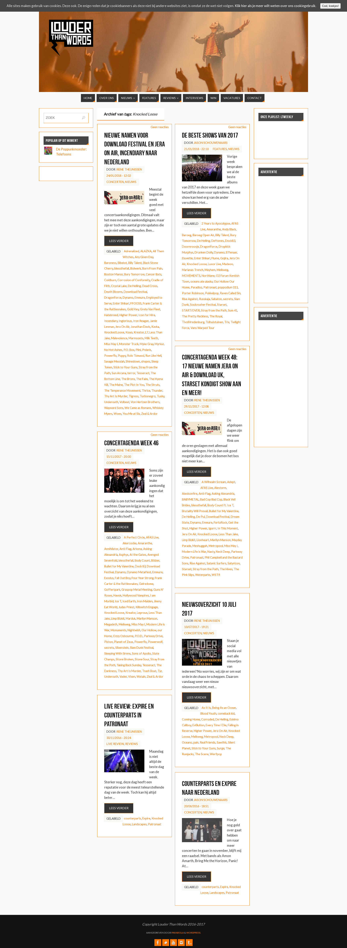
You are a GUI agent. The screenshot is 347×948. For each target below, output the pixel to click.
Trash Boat (149, 671)
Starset (222, 304)
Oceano (187, 742)
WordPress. (193, 932)
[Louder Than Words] (157, 942)
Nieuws (130, 182)
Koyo (129, 332)
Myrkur (159, 344)
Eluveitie (187, 258)
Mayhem (210, 270)
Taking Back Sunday (129, 665)
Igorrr (212, 528)
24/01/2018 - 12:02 (118, 175)
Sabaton (216, 299)
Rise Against (190, 299)
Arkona (137, 549)
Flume (215, 258)
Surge (221, 748)
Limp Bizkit (188, 540)
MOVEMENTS (191, 275)
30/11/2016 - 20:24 (118, 738)
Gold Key (133, 309)
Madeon (227, 264)
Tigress (134, 396)
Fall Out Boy (122, 578)
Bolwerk (135, 268)
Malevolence (119, 338)
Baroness (110, 263)
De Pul (200, 516)
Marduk (131, 618)
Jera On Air (122, 326)
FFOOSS (136, 303)
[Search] (84, 118)
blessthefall (121, 268)
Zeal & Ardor (149, 413)
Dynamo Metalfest (139, 572)
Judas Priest (126, 607)
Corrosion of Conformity (133, 280)
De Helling (134, 286)
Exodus (109, 578)
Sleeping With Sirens (117, 653)
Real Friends (207, 742)
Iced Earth (129, 601)
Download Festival (135, 291)
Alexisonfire (189, 493)
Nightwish (134, 630)
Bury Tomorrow (134, 274)
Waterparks (202, 574)
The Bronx (128, 379)
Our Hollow (149, 630)
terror (131, 373)
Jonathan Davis (140, 326)
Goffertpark (112, 589)
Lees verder (119, 241)
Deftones (217, 240)
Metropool (216, 546)
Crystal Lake (119, 286)
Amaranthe (214, 229)
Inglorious (125, 321)
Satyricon (234, 563)
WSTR (216, 574)
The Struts (153, 384)
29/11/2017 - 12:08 (196, 406)
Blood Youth (208, 713)
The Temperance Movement (122, 390)
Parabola (177, 932)
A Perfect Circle (134, 537)
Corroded (207, 719)
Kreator (139, 332)
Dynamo (128, 297)
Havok (117, 595)
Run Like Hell (153, 355)
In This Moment (227, 528)
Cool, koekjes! (330, 5)
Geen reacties (160, 127)
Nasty (211, 551)
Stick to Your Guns (125, 367)
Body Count (142, 560)
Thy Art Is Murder (116, 396)
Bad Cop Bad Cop (211, 499)
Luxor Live (214, 264)
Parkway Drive (153, 636)
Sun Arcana (119, 373)
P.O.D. (139, 636)
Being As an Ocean (224, 707)
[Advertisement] (268, 48)
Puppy (122, 355)
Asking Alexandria (223, 493)
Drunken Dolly (204, 252)
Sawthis (222, 742)
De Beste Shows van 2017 (210, 135)
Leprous (142, 612)
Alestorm (220, 487)
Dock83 (230, 240)
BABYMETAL (190, 499)
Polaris (146, 349)
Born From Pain (152, 268)
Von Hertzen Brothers (145, 402)
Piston (108, 642)
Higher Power (128, 315)
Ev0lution (198, 725)
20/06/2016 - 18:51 (196, 806)
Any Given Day (144, 257)
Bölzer (155, 560)
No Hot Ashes (113, 349)
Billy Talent (135, 263)
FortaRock (220, 522)
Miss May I (111, 344)
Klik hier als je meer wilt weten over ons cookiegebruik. (275, 6)
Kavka (155, 326)
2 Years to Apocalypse (216, 223)
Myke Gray (146, 344)
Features (220, 149)
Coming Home (191, 719)
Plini (138, 349)
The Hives (226, 569)
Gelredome (146, 583)
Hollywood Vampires (136, 595)
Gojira (224, 258)
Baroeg (186, 235)
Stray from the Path (214, 310)
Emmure (140, 297)
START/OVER (191, 310)
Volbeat (124, 402)
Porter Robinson (193, 293)
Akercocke (130, 543)
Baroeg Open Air (203, 235)
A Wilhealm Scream (214, 482)
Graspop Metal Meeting (136, 589)
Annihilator (111, 549)
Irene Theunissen (129, 169)
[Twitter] (165, 942)
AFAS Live (206, 487)
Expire (146, 818)
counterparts (132, 818)
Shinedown (133, 361)
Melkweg (222, 270)
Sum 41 (232, 310)
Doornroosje (190, 246)
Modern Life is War (194, 551)
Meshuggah (199, 546)
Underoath (111, 402)
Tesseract (143, 373)
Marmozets (136, 338)
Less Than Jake (228, 534)
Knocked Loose (114, 332)
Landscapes (139, 824)
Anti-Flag (204, 493)
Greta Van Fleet (150, 309)
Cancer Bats (153, 274)
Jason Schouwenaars (211, 142)
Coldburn (110, 280)
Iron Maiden (145, 601)
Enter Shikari (121, 303)
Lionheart (203, 540)
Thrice (146, 390)
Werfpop (216, 754)
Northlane (208, 275)
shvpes (145, 361)
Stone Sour (142, 659)
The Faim (142, 379)
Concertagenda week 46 (131, 443)
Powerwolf (155, 642)
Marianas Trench (192, 270)
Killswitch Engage (147, 607)
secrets (228, 299)
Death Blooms (113, 291)
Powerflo (110, 355)
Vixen (131, 676)
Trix (226, 322)
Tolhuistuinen (214, 322)
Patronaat (210, 287)
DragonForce (112, 297)
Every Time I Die (216, 725)
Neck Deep (223, 551)
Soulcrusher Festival (203, 304)
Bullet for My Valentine (224, 511)
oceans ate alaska (201, 281)
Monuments (118, 630)
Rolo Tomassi (135, 355)
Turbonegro (148, 396)
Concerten (115, 182)
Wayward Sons (113, 408)
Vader (123, 676)
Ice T (118, 601)
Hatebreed (111, 315)
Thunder (156, 390)
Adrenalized (131, 251)
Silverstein (122, 647)
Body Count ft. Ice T (220, 505)
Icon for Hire (146, 315)
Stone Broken (125, 659)
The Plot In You (134, 384)
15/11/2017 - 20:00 (118, 456)
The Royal (215, 316)
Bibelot (122, 263)
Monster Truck (129, 344)
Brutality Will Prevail (195, 511)
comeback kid (226, 713)
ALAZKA (146, 251)
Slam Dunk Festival (141, 647)
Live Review (115, 744)
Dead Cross (149, 286)
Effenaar (231, 252)
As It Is (206, 707)
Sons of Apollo (141, 653)
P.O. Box (128, 349)
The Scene (202, 754)
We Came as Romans (138, 408)
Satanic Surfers (216, 563)
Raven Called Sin (230, 293)
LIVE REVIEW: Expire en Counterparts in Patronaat (129, 715)
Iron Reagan (141, 321)
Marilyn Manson (220, 540)
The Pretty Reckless (195, 316)
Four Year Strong (143, 578)
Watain (141, 676)
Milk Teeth (151, 338)
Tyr (160, 671)
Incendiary (110, 321)
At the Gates (138, 554)
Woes (117, 413)
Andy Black (229, 229)
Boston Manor (113, 274)
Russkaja (204, 299)
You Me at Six (131, 413)
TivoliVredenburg (193, 322)
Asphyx (123, 554)
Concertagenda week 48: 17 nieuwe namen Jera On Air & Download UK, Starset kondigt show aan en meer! (211, 374)
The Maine (116, 384)
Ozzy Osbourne (123, 636)
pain (196, 742)
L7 (146, 332)
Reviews (131, 744)
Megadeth (110, 624)
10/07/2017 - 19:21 (196, 627)
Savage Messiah (114, 361)
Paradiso (196, 287)
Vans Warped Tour (202, 328)
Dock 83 (140, 566)
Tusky (160, 396)
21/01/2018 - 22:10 (196, 149)
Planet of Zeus (123, 642)
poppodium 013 (228, 287)
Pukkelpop (212, 293)
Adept (231, 482)
